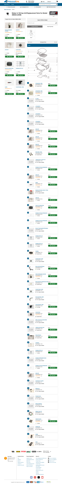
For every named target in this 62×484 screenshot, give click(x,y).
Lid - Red (36, 98)
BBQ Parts (28, 460)
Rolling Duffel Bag (38, 403)
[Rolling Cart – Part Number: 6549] (31, 390)
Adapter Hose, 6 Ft (38, 411)
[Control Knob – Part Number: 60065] (20, 45)
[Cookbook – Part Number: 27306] (31, 345)
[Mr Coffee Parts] (39, 451)
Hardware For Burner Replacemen (41, 167)
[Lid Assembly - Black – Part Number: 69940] (31, 85)
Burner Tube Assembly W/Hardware (41, 228)
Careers (37, 471)
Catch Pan (6, 49)
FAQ (18, 458)
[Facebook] (31, 477)
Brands (12, 4)
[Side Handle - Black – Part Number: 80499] (31, 154)
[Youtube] (42, 477)
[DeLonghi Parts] (34, 451)
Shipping (19, 459)
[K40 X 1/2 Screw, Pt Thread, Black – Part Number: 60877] (31, 322)
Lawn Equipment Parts (30, 463)
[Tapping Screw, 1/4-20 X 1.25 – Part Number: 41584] (31, 162)
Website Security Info (39, 470)
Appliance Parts (29, 458)
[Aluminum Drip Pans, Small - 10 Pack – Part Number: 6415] (31, 192)
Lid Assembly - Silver (38, 90)
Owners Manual (38, 335)
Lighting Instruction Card (39, 327)
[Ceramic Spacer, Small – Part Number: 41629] (31, 261)
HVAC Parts (28, 462)
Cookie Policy (38, 463)
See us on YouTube (52, 462)
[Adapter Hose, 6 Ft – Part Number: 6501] (31, 413)
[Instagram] (35, 477)
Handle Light (37, 426)
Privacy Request (38, 467)
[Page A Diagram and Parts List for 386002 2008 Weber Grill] (42, 63)
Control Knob (18, 49)
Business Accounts (21, 465)
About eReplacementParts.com (41, 458)
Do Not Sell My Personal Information (40, 466)
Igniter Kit (17, 29)
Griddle (36, 434)
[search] (57, 4)
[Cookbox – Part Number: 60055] (31, 253)
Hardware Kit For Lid (19, 68)
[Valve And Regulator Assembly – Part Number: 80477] (9, 25)
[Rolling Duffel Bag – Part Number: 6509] (31, 406)
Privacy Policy (38, 460)
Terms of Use (38, 468)
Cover (36, 441)
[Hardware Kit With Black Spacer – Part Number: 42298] (31, 360)
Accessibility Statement (40, 474)
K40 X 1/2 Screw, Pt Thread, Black (41, 319)
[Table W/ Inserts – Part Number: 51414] (31, 421)
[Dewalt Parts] (18, 451)
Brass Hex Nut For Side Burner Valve (41, 281)
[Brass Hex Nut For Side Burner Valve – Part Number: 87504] (31, 284)
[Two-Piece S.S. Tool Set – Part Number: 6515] (31, 383)
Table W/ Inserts (38, 418)
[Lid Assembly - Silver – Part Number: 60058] (31, 93)
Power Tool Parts (29, 466)
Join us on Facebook (52, 458)
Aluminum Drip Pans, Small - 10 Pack (41, 190)
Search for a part (31, 22)
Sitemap (37, 473)
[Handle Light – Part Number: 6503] (31, 429)
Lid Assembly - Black (38, 83)
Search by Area (50, 26)
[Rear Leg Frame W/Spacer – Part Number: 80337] (31, 268)
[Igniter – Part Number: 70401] (9, 82)
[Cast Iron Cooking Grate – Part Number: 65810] (9, 63)
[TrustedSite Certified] (48, 482)
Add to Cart (10, 37)
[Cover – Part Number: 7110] (31, 444)
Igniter (6, 86)
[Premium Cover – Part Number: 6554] (31, 398)
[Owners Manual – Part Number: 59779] (31, 337)
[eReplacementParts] (11, 1)
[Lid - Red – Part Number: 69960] (31, 101)
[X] (39, 477)
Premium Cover (38, 396)
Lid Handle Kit (37, 106)
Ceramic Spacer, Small (39, 258)
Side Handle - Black (38, 151)
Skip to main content (31, 6)
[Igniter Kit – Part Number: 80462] (20, 25)
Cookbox (37, 251)
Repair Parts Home (7, 9)
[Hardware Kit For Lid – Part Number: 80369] (20, 63)
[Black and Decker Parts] (13, 451)
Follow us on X (51, 460)
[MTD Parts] (28, 451)
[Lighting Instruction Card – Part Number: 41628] (31, 329)
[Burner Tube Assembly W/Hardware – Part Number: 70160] (31, 230)
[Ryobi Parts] (23, 451)
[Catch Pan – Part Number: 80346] (9, 45)
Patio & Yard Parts (29, 465)
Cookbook (37, 342)
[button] (57, 2)
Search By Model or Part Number (45, 4)
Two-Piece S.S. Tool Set (39, 380)
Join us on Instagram (52, 459)
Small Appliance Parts (30, 459)
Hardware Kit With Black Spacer (40, 357)
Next (55, 42)
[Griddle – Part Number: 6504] (31, 436)
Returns (19, 460)
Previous (30, 42)
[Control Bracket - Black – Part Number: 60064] (20, 82)
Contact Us (19, 463)
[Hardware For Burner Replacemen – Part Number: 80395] (31, 169)
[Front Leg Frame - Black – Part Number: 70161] (31, 299)
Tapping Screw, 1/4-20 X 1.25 (40, 159)
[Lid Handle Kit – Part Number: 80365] (31, 108)
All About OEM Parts (39, 459)
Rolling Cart (37, 388)
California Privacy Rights (40, 462)
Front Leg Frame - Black (39, 296)
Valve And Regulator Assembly (8, 30)
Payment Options (21, 462)
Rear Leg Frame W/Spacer (39, 266)
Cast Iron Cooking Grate (9, 68)
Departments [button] (6, 4)
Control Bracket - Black (20, 86)
